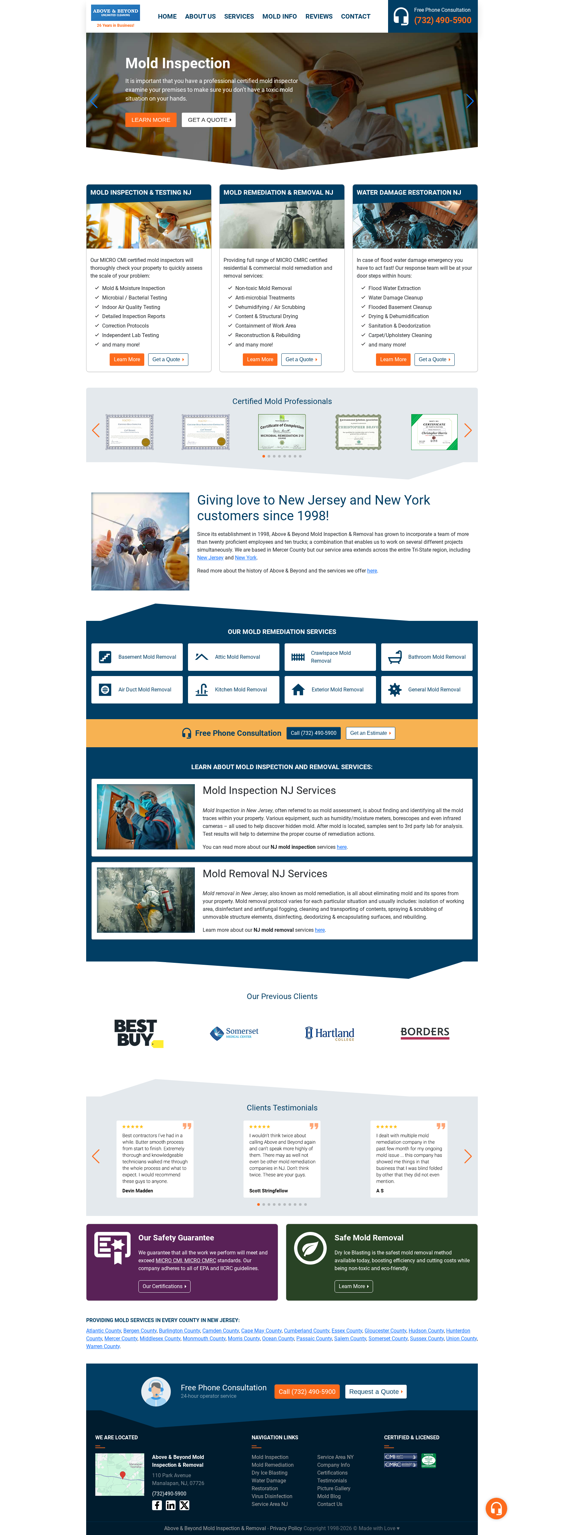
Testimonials (332, 1481)
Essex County (347, 1331)
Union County (461, 1338)
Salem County (350, 1338)
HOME (167, 16)
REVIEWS (319, 16)
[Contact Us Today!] (119, 1474)
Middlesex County (160, 1338)
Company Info (333, 1465)
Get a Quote (207, 111)
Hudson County (426, 1331)
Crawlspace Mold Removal (331, 657)
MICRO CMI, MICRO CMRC (186, 1260)
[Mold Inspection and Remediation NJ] (115, 16)
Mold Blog (329, 1496)
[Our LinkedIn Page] (171, 1505)
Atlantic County (103, 1331)
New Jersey (210, 558)
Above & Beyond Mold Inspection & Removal (215, 1528)
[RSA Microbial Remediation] (282, 448)
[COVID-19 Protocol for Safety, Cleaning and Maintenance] (434, 448)
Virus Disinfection (272, 1496)
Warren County (103, 1346)
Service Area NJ (270, 1504)
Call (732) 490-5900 (314, 733)
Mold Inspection (270, 1457)
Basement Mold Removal (147, 657)
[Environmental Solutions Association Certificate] (358, 448)
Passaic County (314, 1338)
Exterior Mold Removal (338, 690)
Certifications (332, 1473)
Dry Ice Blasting (270, 1473)
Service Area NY (335, 1457)
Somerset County (388, 1338)
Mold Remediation (273, 1465)
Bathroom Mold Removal (437, 657)
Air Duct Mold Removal (144, 690)
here (372, 571)
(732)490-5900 (169, 1494)
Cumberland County (306, 1331)
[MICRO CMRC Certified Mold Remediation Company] (205, 448)
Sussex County (427, 1338)
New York (246, 558)
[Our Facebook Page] (157, 1505)
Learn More (151, 111)
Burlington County (179, 1331)
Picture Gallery (334, 1488)
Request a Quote (374, 1391)
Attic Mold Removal (237, 657)
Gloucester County (385, 1331)
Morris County (244, 1338)
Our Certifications (162, 1286)
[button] (93, 101)
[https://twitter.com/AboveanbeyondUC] (184, 1505)
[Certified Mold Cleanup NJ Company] (410, 1463)
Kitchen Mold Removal (241, 690)
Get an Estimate (368, 733)
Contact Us (329, 1504)
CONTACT (355, 16)
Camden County (220, 1331)
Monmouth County (204, 1338)
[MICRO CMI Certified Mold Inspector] (129, 448)
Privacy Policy (286, 1528)
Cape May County (261, 1331)
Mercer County (120, 1338)
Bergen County (140, 1331)
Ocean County (278, 1338)
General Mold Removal (434, 690)
